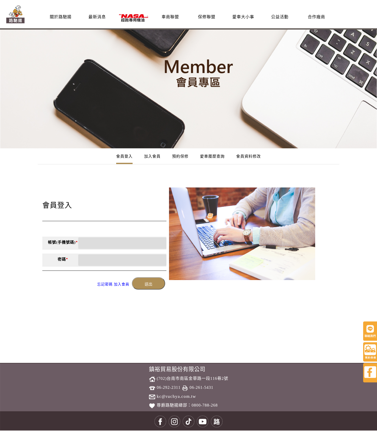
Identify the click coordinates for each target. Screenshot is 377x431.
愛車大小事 (243, 17)
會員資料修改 (248, 156)
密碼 (63, 259)
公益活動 (280, 17)
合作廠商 (316, 17)
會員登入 (124, 156)
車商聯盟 (170, 17)
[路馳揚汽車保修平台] (15, 14)
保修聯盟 (206, 17)
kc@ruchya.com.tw (175, 396)
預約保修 (180, 156)
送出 (148, 284)
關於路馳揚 (61, 17)
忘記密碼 (105, 284)
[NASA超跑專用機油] (133, 17)
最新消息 (97, 17)
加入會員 (152, 156)
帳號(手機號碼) (63, 242)
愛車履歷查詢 (212, 156)
